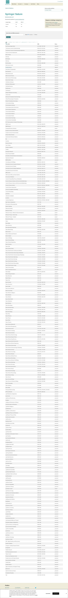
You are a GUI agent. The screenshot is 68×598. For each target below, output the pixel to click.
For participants (60, 1)
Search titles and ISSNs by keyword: (12, 33)
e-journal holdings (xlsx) (19, 19)
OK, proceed (56, 593)
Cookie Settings (48, 593)
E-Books (35, 34)
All (6, 42)
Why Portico (7, 587)
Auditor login (27, 587)
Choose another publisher (49, 8)
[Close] (66, 593)
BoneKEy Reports (9, 67)
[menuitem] (14, 4)
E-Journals (31, 34)
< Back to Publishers (9, 8)
